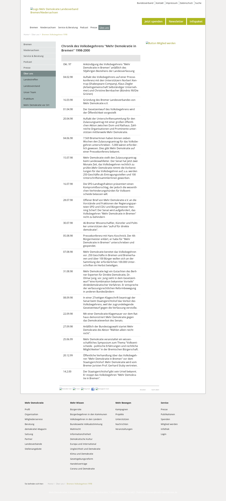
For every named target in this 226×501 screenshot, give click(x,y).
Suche (198, 3)
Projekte (119, 414)
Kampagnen (121, 409)
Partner (28, 439)
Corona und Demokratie (82, 468)
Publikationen (168, 414)
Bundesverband (145, 3)
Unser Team (30, 92)
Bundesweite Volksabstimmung (86, 424)
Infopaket (196, 21)
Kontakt (160, 3)
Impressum (172, 3)
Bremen (34, 27)
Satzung (29, 434)
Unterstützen (122, 419)
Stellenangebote (33, 448)
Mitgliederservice (34, 419)
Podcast (84, 27)
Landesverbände (33, 443)
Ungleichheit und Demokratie (85, 448)
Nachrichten (121, 424)
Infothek (165, 429)
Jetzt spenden (154, 21)
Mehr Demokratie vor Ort (36, 105)
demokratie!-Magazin (36, 429)
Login (163, 434)
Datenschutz (186, 3)
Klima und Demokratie (81, 453)
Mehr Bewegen (123, 402)
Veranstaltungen (124, 429)
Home (26, 34)
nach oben (155, 390)
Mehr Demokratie (34, 402)
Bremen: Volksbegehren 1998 (54, 34)
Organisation (31, 414)
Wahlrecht (75, 429)
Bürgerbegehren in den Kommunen (88, 414)
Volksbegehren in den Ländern (86, 419)
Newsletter (176, 21)
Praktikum (29, 98)
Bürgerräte (75, 409)
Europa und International (83, 443)
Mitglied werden (169, 424)
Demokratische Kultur (81, 439)
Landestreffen (31, 79)
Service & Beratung (68, 27)
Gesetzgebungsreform (81, 458)
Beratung (29, 424)
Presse (93, 27)
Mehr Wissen (77, 402)
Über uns (104, 27)
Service (164, 402)
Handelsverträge (78, 463)
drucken (143, 390)
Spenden (165, 419)
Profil (27, 409)
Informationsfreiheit (80, 434)
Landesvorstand (32, 85)
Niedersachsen (48, 27)
